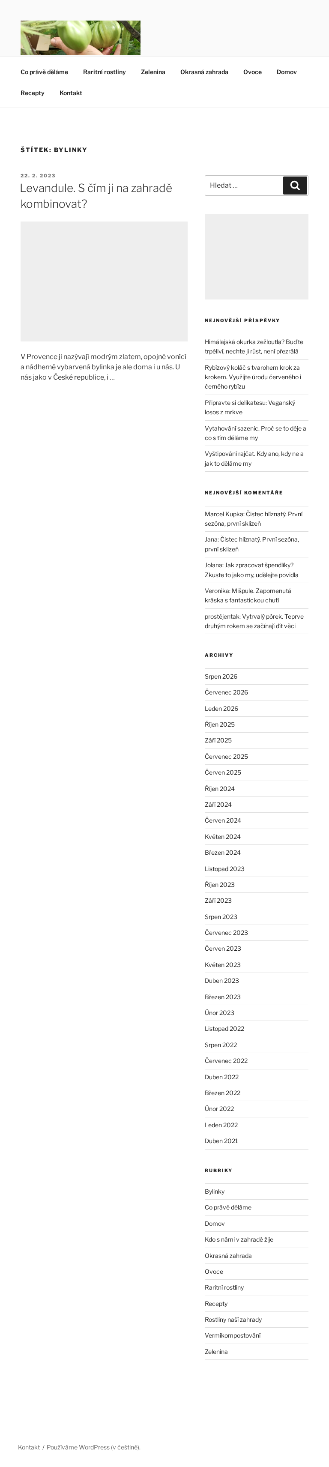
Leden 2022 (221, 1125)
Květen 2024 (223, 836)
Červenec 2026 (226, 692)
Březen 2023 (223, 996)
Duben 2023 (222, 980)
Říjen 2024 (220, 788)
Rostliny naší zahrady (233, 1319)
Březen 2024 (223, 852)
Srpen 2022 (221, 1044)
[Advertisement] (104, 281)
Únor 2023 (219, 1012)
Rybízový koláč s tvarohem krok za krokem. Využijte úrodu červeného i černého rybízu (253, 377)
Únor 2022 (219, 1108)
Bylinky (214, 1191)
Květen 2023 (223, 964)
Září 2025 (218, 740)
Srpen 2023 (221, 916)
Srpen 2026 (221, 676)
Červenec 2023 (226, 932)
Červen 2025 (223, 772)
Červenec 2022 (226, 1060)
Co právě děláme (44, 71)
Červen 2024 (223, 820)
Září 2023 (218, 900)
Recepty (33, 92)
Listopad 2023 (225, 868)
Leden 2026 (221, 708)
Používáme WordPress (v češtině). (94, 1447)
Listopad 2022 (224, 1028)
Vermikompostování (232, 1335)
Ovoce (252, 71)
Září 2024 (218, 804)
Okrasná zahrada (204, 71)
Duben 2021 (221, 1140)
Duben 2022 (222, 1077)
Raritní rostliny (104, 71)
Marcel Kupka (224, 514)
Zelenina (153, 71)
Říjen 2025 (220, 724)
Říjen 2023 (220, 884)
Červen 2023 (223, 948)
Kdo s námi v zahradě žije (239, 1239)
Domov (287, 71)
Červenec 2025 (226, 756)
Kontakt (71, 92)
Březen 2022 (222, 1092)
